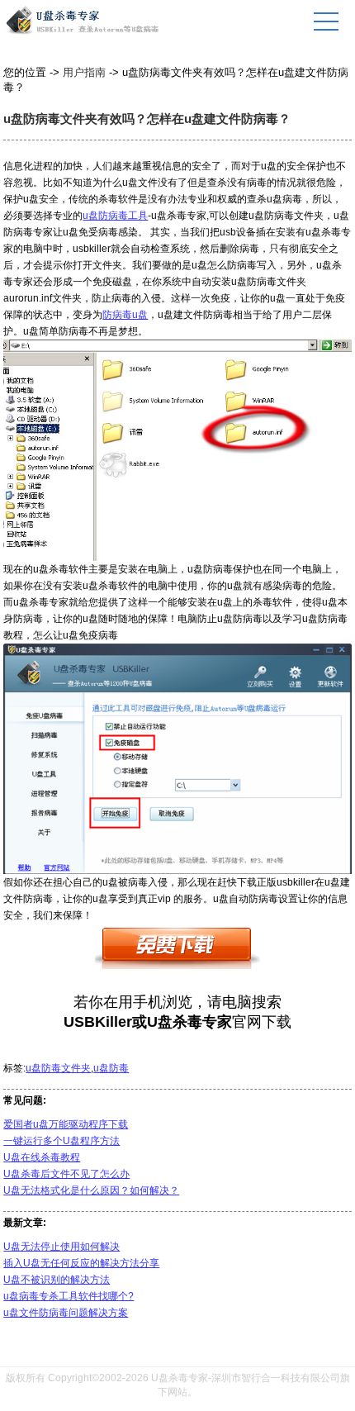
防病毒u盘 (125, 315)
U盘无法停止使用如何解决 (61, 1246)
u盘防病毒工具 (115, 215)
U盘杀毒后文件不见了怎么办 (66, 1174)
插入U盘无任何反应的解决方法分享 (81, 1263)
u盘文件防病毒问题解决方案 (65, 1312)
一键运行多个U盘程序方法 (61, 1141)
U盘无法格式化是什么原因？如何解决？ (91, 1190)
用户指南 (84, 72)
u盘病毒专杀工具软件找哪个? (68, 1296)
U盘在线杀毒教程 (41, 1157)
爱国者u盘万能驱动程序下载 (65, 1124)
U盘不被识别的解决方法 (56, 1279)
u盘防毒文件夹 (58, 1068)
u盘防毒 (111, 1068)
